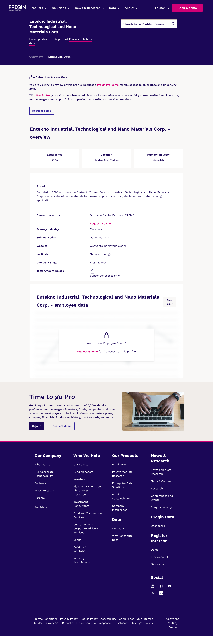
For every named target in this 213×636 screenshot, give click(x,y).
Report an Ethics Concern (79, 623)
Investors (79, 479)
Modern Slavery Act (46, 623)
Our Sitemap (145, 618)
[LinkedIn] (161, 594)
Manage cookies (142, 623)
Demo (155, 549)
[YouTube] (169, 587)
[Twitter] (152, 594)
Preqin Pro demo (108, 84)
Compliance (126, 618)
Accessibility (108, 618)
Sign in (36, 426)
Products (36, 8)
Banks (77, 539)
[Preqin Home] (17, 8)
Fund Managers (83, 471)
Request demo (41, 110)
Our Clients (80, 464)
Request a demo (100, 223)
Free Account (159, 557)
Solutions (59, 8)
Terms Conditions (46, 618)
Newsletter (158, 564)
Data (112, 8)
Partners (40, 483)
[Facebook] (161, 587)
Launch (160, 8)
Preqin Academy (161, 507)
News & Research (87, 8)
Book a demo (187, 8)
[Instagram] (152, 587)
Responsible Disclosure (113, 623)
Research (157, 488)
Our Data (118, 528)
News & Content (161, 481)
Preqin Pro (42, 95)
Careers (40, 497)
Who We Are (42, 464)
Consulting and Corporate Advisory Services (85, 528)
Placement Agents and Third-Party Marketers (88, 490)
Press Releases (44, 490)
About (129, 8)
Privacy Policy (69, 618)
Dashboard (158, 525)
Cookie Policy (89, 618)
